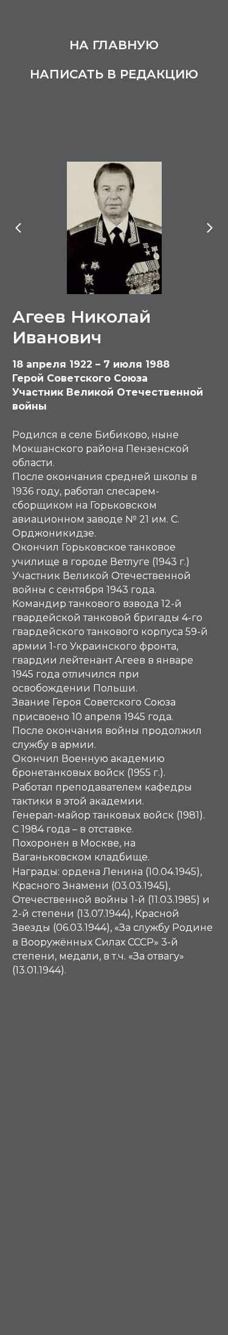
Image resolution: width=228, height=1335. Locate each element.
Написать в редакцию (114, 74)
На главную (114, 45)
